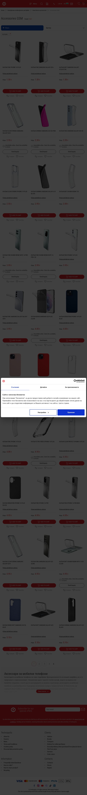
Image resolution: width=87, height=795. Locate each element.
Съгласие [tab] (15, 387)
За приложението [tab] (72, 387)
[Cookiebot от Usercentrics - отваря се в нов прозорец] (75, 381)
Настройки (42, 412)
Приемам (71, 412)
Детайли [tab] (43, 387)
